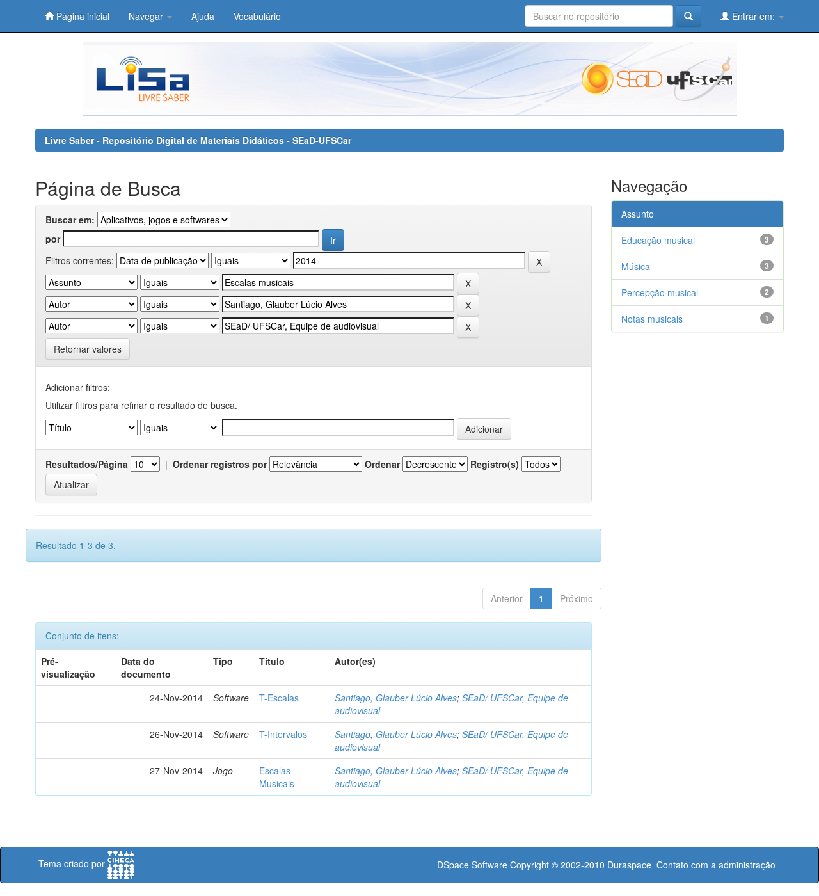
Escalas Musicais (276, 777)
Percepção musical (659, 292)
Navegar (147, 16)
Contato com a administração (715, 864)
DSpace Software (472, 864)
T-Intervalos (283, 734)
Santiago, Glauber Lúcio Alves (396, 697)
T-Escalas (279, 697)
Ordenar (382, 464)
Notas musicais (652, 318)
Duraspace (629, 864)
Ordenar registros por (220, 464)
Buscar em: (70, 219)
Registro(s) (494, 464)
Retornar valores (88, 348)
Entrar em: (753, 16)
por (52, 238)
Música (635, 266)
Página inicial (81, 16)
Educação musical (658, 240)
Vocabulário (257, 16)
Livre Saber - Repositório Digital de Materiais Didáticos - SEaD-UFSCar (198, 140)
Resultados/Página (86, 464)
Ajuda (202, 16)
